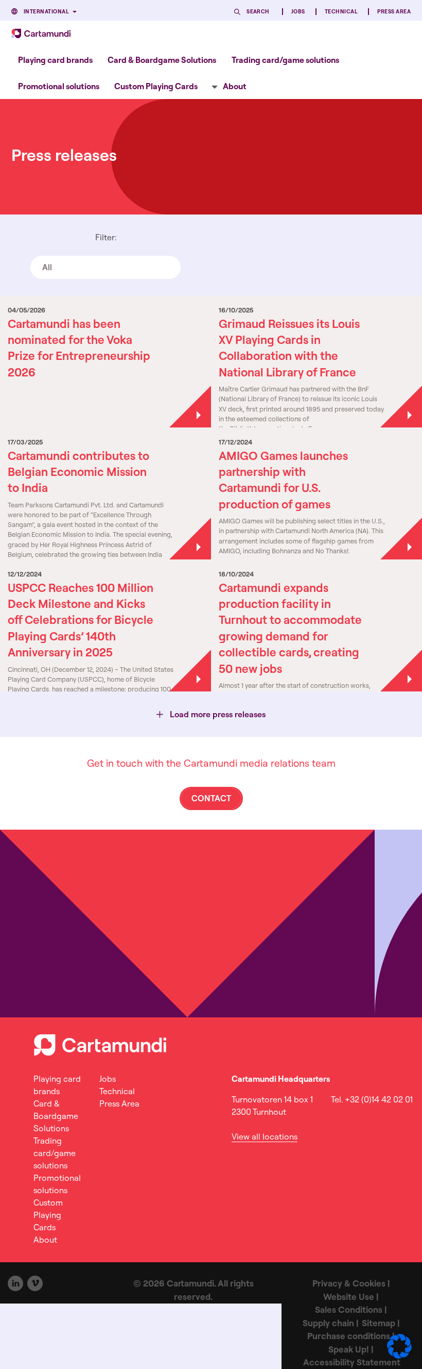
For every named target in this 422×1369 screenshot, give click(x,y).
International (46, 11)
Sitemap (378, 1322)
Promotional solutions (58, 86)
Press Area (394, 11)
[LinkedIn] (15, 1283)
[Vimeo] (35, 1283)
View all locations (264, 1136)
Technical (341, 11)
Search (258, 11)
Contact (211, 798)
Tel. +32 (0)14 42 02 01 (372, 1099)
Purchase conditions (348, 1335)
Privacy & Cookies (348, 1283)
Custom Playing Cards (156, 86)
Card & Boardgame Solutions (162, 60)
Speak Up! (348, 1349)
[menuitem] (55, 59)
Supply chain (328, 1322)
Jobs (298, 11)
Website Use (348, 1296)
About (235, 86)
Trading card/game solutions (285, 60)
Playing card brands (55, 60)
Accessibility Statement (351, 1362)
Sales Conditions (348, 1309)
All (47, 267)
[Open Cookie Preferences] (399, 1355)
